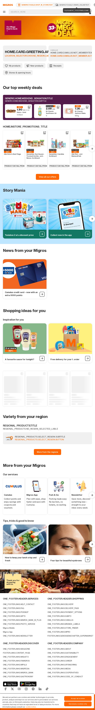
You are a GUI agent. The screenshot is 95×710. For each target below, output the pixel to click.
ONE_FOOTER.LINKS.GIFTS (14, 616)
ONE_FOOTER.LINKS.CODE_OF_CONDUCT (65, 676)
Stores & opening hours (20, 72)
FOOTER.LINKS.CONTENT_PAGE (16, 653)
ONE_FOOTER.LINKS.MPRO (59, 632)
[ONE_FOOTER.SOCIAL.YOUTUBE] (19, 688)
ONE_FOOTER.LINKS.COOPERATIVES (63, 672)
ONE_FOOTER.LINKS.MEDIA (59, 668)
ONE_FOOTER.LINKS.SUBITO (59, 616)
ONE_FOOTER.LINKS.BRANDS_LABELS (64, 624)
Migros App (7, 632)
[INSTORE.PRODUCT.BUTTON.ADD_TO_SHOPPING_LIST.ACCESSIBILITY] (29, 107)
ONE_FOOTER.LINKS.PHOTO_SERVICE (19, 624)
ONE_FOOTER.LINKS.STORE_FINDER (63, 628)
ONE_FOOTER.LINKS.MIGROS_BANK (18, 672)
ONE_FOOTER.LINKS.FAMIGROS (16, 660)
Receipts (57, 65)
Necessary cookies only (78, 704)
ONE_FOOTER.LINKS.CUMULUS (60, 620)
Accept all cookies (78, 698)
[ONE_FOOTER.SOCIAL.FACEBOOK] (5, 688)
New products (36, 65)
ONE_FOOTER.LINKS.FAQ (13, 608)
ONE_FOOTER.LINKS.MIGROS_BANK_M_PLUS (22, 620)
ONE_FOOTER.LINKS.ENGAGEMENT (63, 656)
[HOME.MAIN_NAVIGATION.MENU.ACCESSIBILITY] (4, 11)
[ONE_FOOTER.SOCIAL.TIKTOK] (47, 688)
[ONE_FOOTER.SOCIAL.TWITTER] (12, 688)
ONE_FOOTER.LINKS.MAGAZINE (16, 649)
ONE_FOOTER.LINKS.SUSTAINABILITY (63, 653)
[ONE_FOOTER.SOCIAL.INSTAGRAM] (26, 688)
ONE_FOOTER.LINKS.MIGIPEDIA (16, 668)
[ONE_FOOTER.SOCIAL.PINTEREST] (33, 688)
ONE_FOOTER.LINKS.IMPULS (15, 664)
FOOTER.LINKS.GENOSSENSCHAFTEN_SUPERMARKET (69, 636)
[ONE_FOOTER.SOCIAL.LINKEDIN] (40, 688)
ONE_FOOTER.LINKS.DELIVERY (60, 604)
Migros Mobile (9, 628)
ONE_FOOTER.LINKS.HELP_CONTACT (19, 604)
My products (14, 65)
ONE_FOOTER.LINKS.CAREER (60, 660)
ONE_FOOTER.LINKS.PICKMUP (15, 612)
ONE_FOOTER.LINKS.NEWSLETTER (18, 636)
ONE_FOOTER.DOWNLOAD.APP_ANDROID (28, 684)
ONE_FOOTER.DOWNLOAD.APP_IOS (10, 684)
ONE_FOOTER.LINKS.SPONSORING (62, 664)
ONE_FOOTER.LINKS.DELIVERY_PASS (63, 608)
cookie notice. (31, 707)
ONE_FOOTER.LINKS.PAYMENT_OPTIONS (65, 612)
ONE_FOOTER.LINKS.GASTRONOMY (18, 676)
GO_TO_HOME (7, 5)
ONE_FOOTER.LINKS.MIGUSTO (16, 656)
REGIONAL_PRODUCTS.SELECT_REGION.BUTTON (39, 439)
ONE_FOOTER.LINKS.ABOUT (59, 649)
